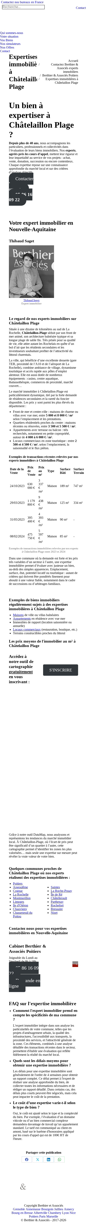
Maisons (18, 615)
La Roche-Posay (61, 891)
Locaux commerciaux (27, 629)
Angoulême (20, 887)
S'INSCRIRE (60, 670)
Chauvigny (20, 909)
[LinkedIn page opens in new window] (38, 1194)
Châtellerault (59, 898)
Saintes (55, 887)
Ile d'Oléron (20, 905)
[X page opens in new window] (44, 1188)
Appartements (22, 618)
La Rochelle (21, 894)
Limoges (18, 901)
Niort (54, 912)
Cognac (18, 891)
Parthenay (57, 901)
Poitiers (17, 883)
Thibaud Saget (31, 300)
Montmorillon (22, 898)
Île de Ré (56, 894)
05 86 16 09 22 (20, 197)
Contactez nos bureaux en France (22, 2)
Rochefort (57, 905)
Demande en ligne (24, 983)
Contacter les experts (21, 184)
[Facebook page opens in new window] (38, 1188)
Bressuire (57, 909)
